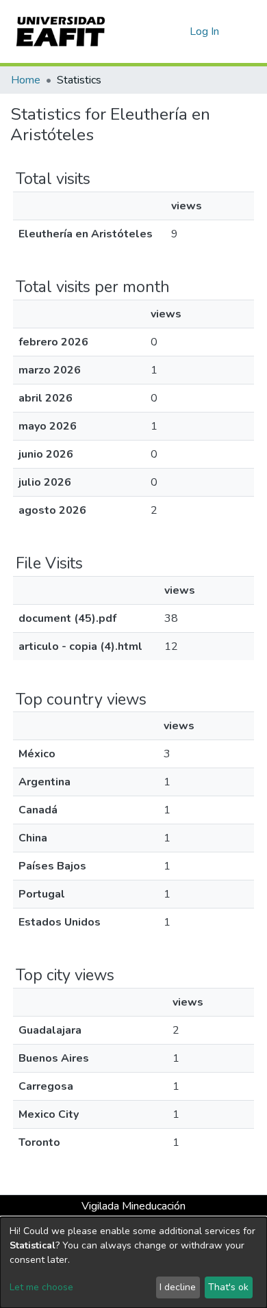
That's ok (228, 1287)
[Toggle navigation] (248, 31)
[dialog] (133, 1262)
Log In (205, 31)
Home (25, 80)
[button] (177, 31)
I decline (178, 1287)
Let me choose (41, 1287)
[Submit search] (157, 31)
